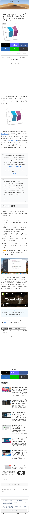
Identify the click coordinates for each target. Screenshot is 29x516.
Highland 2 (6, 320)
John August (4, 134)
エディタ (25, 330)
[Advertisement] (14, 79)
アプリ (19, 330)
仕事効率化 (5, 328)
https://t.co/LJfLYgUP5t (15, 166)
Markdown (5, 330)
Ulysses (16, 140)
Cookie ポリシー (9, 507)
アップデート (12, 330)
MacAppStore (17, 328)
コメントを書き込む (14, 484)
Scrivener (10, 140)
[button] (23, 49)
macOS (24, 328)
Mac (11, 328)
